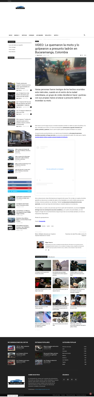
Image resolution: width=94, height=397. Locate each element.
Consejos (31, 35)
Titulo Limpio (12, 49)
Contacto (9, 1)
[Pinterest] (71, 379)
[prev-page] (36, 330)
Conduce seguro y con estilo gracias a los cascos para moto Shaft (77, 274)
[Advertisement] (59, 7)
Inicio (10, 35)
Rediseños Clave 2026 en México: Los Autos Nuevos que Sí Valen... (23, 220)
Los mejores (39, 35)
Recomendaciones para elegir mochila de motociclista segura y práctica (60, 274)
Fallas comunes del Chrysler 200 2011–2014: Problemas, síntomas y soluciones (22, 150)
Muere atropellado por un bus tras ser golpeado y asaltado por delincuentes (42, 325)
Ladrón (48, 226)
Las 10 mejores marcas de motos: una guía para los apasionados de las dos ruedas (60, 308)
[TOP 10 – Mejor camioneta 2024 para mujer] (11, 348)
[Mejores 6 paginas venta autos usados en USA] (38, 348)
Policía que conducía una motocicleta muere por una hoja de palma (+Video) (78, 325)
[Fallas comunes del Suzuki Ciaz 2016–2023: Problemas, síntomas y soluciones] (20, 138)
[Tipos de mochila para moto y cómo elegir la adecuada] (43, 282)
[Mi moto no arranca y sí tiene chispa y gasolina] (43, 299)
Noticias (24, 35)
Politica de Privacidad (70, 395)
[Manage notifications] (90, 394)
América (40, 39)
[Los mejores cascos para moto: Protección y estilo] (43, 265)
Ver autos (48, 35)
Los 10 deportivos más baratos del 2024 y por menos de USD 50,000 (22, 94)
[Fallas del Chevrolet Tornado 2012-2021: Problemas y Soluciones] (11, 171)
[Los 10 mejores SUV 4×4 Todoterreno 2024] (11, 355)
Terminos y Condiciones (81, 395)
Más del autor (51, 257)
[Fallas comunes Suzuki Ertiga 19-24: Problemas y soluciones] (11, 165)
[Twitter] (75, 379)
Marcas (16, 35)
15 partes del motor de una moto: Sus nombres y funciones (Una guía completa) (77, 291)
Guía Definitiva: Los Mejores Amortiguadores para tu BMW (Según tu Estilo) (23, 212)
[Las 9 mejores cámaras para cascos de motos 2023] (78, 299)
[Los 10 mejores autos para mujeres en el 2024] (11, 362)
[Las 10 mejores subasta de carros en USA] (11, 113)
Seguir (29, 185)
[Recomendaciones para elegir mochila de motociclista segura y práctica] (61, 265)
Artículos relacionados (41, 257)
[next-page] (38, 330)
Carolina (10, 145)
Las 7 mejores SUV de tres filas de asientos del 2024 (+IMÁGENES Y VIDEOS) (23, 103)
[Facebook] (46, 250)
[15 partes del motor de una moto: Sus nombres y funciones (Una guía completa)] (78, 282)
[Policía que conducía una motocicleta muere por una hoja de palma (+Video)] (78, 317)
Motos (56, 35)
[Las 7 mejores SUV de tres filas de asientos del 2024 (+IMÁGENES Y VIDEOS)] (11, 104)
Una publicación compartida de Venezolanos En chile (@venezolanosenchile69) (59, 193)
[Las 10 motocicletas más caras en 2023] (61, 317)
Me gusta (29, 182)
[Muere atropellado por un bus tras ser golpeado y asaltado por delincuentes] (43, 317)
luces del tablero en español (16, 45)
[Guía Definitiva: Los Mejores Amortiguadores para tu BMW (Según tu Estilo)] (11, 212)
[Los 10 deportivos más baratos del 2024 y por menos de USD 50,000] (11, 96)
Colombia (43, 226)
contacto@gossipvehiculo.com (42, 389)
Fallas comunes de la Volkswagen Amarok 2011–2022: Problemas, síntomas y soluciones (22, 158)
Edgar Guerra (39, 55)
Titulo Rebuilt (12, 51)
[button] (84, 35)
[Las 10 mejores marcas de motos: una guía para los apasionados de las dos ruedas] (61, 299)
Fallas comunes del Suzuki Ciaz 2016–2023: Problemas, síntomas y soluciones (19, 141)
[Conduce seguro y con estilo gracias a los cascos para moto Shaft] (78, 265)
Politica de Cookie (56, 395)
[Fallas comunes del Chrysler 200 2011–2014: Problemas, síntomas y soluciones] (11, 151)
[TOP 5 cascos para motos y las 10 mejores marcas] (61, 282)
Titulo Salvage (12, 47)
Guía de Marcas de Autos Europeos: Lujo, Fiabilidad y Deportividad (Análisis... (22, 227)
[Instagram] (49, 250)
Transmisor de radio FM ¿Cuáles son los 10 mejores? (75, 234)
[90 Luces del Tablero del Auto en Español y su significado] (38, 355)
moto (52, 226)
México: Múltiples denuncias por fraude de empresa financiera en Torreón (45, 234)
